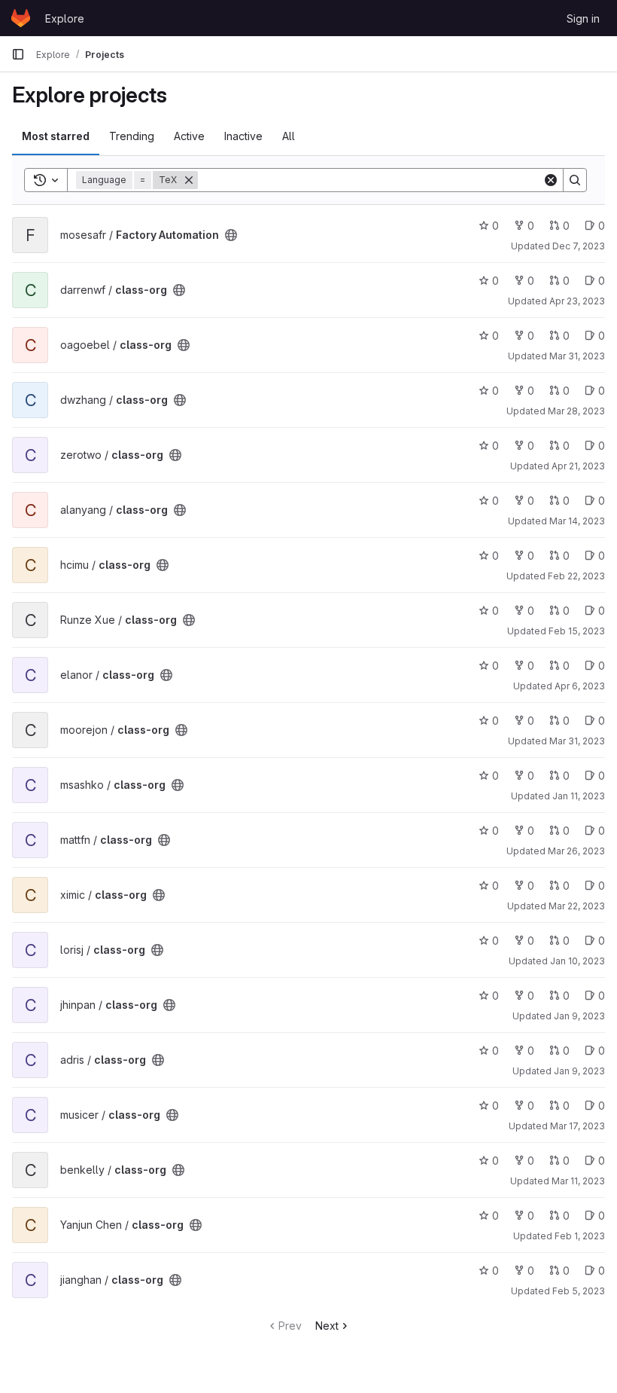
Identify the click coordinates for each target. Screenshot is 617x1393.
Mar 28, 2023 (576, 411)
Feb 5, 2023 (578, 1291)
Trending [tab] (131, 136)
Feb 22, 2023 (576, 576)
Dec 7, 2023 (578, 246)
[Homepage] (20, 18)
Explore (64, 18)
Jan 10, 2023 (577, 961)
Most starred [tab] (56, 136)
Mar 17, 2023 (577, 1126)
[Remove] (189, 180)
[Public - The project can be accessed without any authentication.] (231, 235)
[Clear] (551, 180)
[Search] (575, 180)
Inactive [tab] (243, 136)
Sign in (583, 18)
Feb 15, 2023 (577, 631)
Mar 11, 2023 (578, 1181)
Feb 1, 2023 (580, 1236)
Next (327, 1325)
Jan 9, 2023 (579, 1016)
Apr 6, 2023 (580, 686)
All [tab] (288, 136)
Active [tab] (189, 136)
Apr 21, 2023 (578, 466)
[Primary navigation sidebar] (18, 54)
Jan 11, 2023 (578, 796)
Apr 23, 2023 (577, 301)
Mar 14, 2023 (577, 521)
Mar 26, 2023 (576, 851)
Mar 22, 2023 (577, 906)
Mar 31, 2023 (577, 356)
